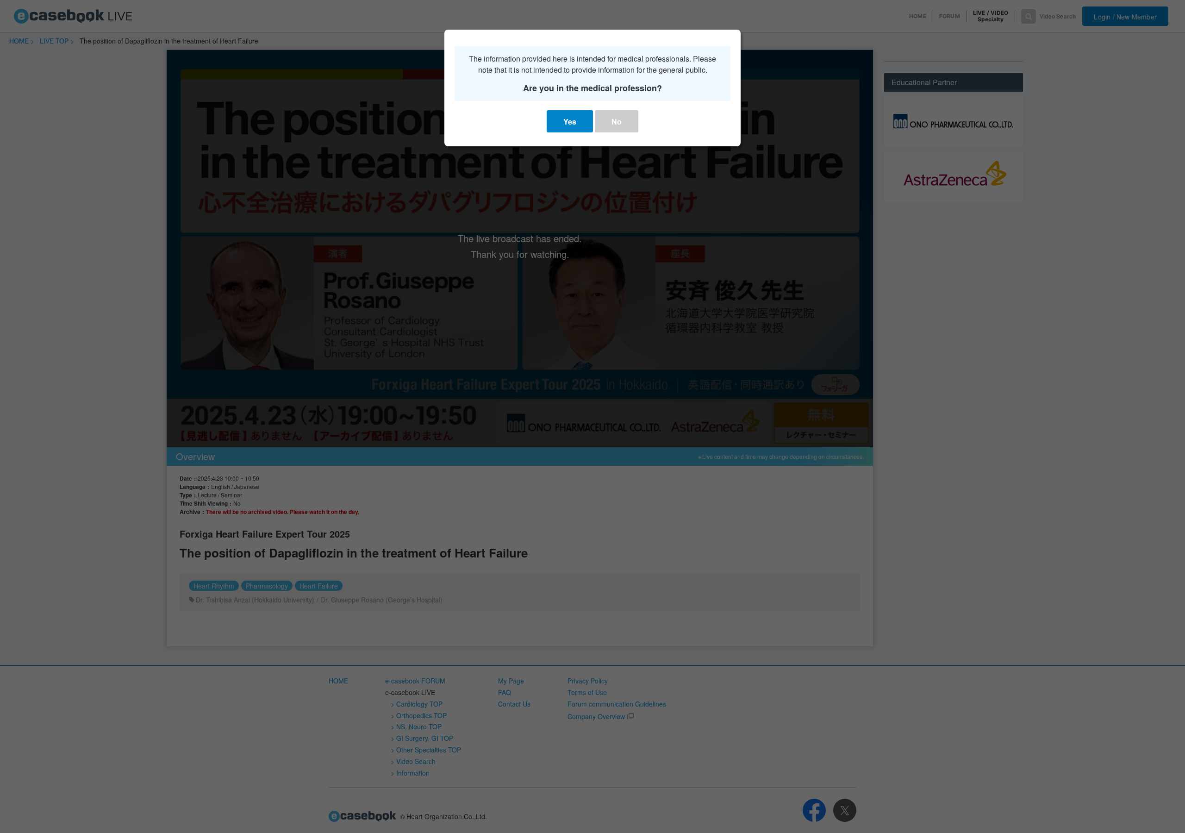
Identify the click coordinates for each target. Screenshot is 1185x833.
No (616, 121)
